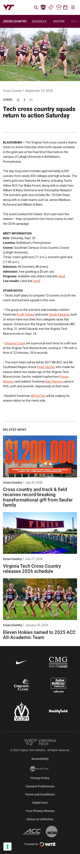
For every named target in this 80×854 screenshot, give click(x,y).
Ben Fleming (54, 381)
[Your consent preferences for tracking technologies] (7, 846)
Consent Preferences (40, 786)
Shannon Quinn (15, 343)
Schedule (39, 21)
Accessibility (40, 758)
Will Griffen (38, 396)
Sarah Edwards (59, 314)
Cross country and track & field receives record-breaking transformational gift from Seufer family (38, 497)
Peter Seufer (45, 367)
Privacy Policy (40, 778)
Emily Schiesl (26, 314)
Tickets (50, 7)
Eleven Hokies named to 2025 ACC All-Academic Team (39, 635)
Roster (59, 21)
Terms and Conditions (40, 794)
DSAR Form (40, 802)
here (61, 276)
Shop (58, 7)
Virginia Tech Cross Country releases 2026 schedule (32, 568)
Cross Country (12, 90)
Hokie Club (43, 7)
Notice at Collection (40, 819)
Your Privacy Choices (40, 811)
